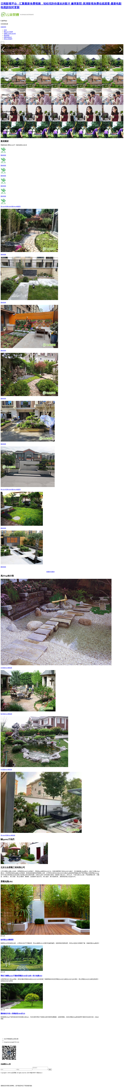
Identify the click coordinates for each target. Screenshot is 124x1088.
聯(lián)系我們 (8, 39)
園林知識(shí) (8, 37)
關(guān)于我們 (8, 32)
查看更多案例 (50, 571)
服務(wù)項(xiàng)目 (10, 33)
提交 (50, 1069)
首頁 (5, 30)
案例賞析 (6, 35)
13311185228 (7, 1040)
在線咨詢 (3, 27)
